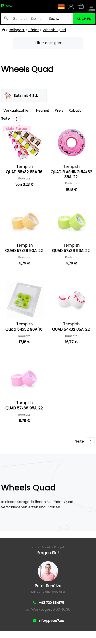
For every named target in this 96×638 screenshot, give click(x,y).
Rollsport (17, 29)
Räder (33, 29)
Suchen (84, 19)
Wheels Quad (54, 29)
